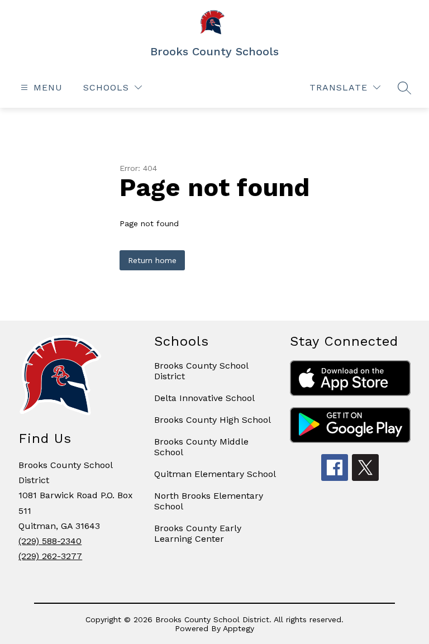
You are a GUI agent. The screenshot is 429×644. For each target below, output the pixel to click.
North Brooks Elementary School (208, 501)
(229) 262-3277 (50, 556)
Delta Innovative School (204, 398)
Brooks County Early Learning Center (197, 533)
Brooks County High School (212, 419)
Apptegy (238, 628)
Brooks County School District (201, 370)
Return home (152, 260)
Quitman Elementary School (215, 474)
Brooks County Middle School (201, 446)
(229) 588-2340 (50, 541)
